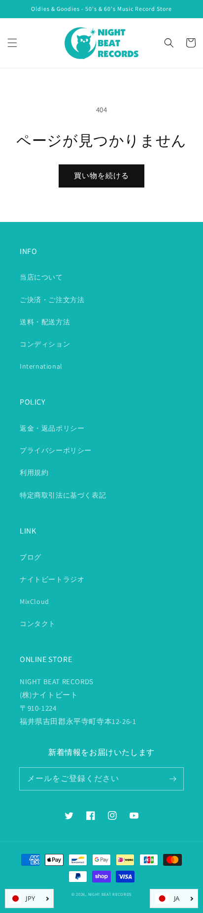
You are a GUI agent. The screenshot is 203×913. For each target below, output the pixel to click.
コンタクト (38, 623)
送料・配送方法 (45, 321)
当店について (41, 277)
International (41, 366)
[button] (12, 43)
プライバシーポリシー (56, 450)
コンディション (45, 344)
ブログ (30, 557)
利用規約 (34, 472)
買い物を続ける (101, 175)
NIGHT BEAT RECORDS (110, 894)
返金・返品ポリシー (52, 428)
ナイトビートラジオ (52, 579)
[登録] (172, 778)
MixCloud (34, 601)
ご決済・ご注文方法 (52, 299)
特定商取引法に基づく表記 (63, 495)
